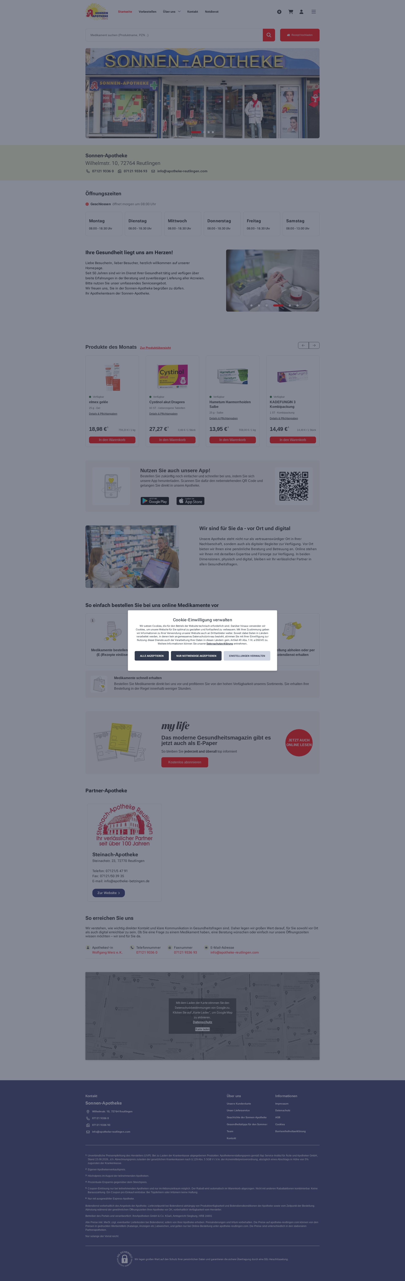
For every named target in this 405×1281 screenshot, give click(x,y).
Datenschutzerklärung (220, 643)
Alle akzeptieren (152, 655)
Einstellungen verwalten (247, 655)
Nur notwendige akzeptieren (196, 655)
